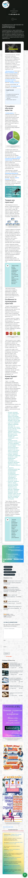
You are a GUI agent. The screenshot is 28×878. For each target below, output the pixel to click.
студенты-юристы (7, 569)
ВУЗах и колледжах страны (11, 72)
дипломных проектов (14, 82)
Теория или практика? (11, 95)
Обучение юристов (9, 71)
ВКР (4, 561)
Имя (5, 640)
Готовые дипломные (7, 559)
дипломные (8, 194)
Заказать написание (8, 827)
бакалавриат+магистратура (11, 173)
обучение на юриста (8, 566)
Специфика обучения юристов (13, 94)
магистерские (16, 194)
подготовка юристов (15, 86)
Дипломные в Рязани (18, 559)
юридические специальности (9, 572)
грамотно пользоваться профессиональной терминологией (13, 158)
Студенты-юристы (9, 113)
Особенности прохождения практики (12, 97)
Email (5, 646)
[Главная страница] (5, 4)
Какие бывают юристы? (11, 99)
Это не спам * (9, 656)
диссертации (8, 196)
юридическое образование (9, 574)
